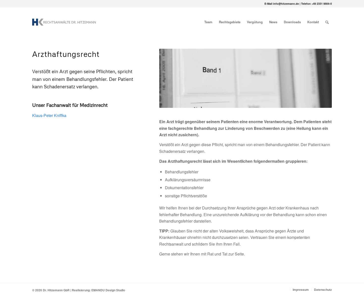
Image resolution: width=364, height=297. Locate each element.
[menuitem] (208, 22)
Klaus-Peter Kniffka (49, 115)
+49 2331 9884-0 (322, 3)
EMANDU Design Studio (108, 290)
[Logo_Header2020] (64, 22)
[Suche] (327, 22)
